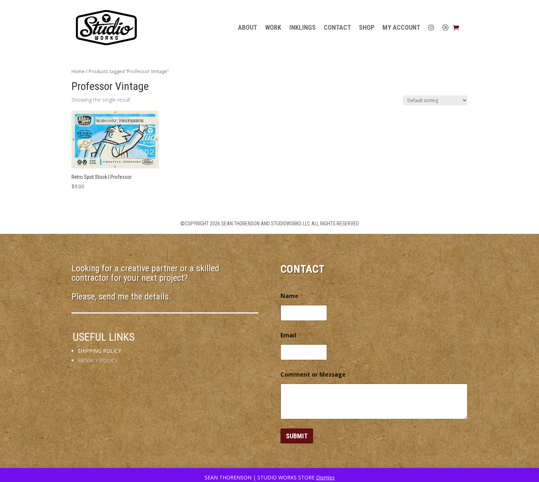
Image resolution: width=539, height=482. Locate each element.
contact (337, 27)
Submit (297, 436)
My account (401, 27)
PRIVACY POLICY (98, 360)
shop (366, 27)
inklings (302, 27)
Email (290, 335)
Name (291, 296)
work (273, 27)
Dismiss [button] (325, 477)
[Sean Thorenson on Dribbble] (445, 27)
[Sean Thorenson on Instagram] (431, 27)
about (247, 27)
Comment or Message (315, 374)
